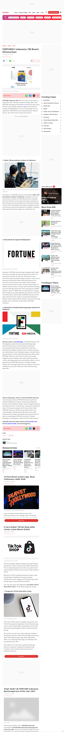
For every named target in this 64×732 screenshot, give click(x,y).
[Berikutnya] (41, 457)
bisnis (22, 104)
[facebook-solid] (30, 95)
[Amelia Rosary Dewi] (4, 442)
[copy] (37, 95)
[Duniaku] (5, 12)
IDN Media (19, 342)
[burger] (61, 12)
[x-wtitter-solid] (34, 95)
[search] (46, 12)
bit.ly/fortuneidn (10, 423)
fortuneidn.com (32, 421)
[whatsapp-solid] (26, 95)
